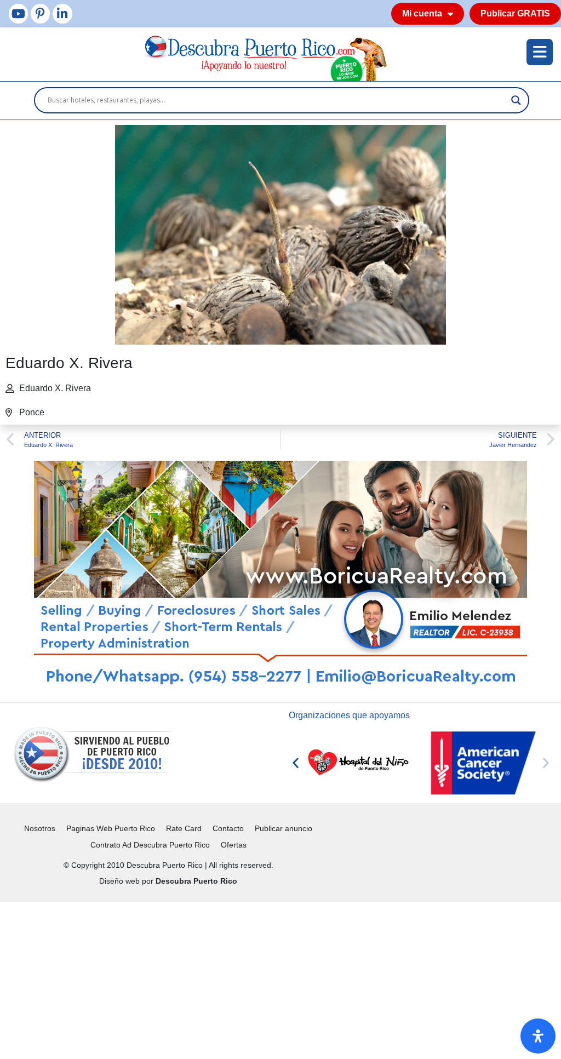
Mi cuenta (422, 13)
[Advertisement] (280, 978)
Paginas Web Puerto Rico (110, 828)
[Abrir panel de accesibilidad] (538, 1036)
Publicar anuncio (283, 828)
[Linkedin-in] (62, 13)
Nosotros (39, 828)
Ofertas (234, 844)
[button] (295, 763)
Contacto (228, 828)
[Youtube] (18, 13)
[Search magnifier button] (516, 100)
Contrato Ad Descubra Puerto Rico (150, 844)
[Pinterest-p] (40, 13)
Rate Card (184, 828)
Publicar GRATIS (515, 13)
